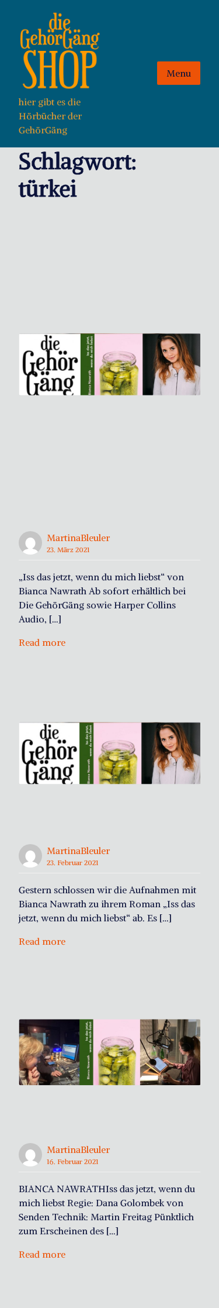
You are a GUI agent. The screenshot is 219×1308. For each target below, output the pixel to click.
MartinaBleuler (78, 537)
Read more (42, 642)
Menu (178, 73)
